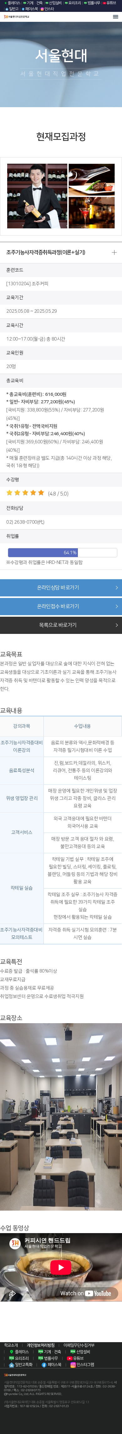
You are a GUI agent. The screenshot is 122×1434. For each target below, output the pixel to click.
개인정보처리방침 (40, 1345)
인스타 (49, 9)
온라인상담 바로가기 (58, 587)
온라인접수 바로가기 (58, 606)
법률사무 (93, 3)
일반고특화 (23, 1364)
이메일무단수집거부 (79, 1345)
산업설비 (55, 3)
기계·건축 (34, 3)
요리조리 (74, 3)
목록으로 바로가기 (58, 625)
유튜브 (111, 3)
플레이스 (13, 3)
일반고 (13, 9)
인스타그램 (85, 1364)
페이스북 (31, 9)
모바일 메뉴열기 (115, 17)
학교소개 (11, 1345)
